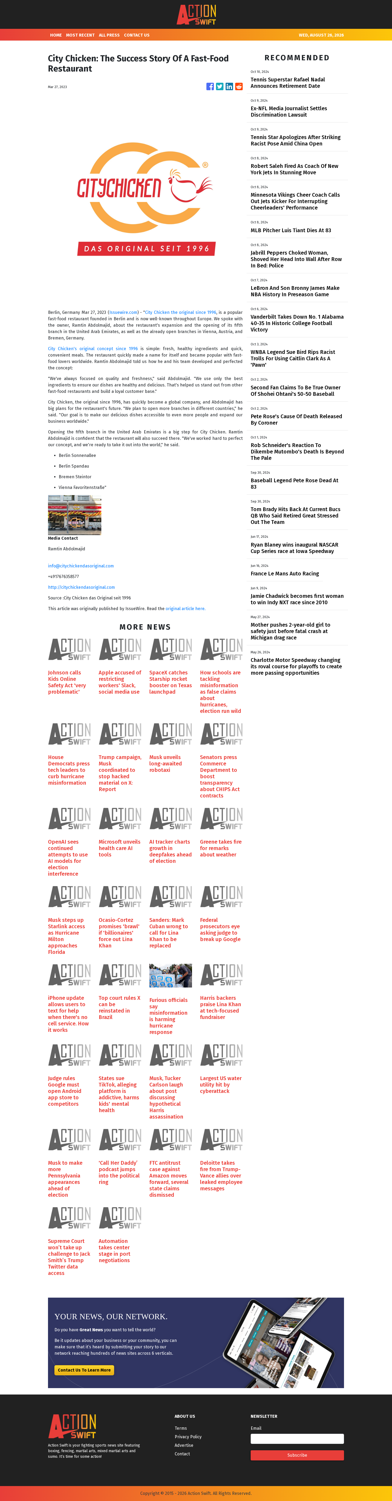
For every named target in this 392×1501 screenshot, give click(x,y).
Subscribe (297, 1455)
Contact (182, 1453)
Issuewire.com (123, 312)
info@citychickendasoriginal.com (81, 565)
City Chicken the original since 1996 (180, 312)
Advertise (184, 1445)
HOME (56, 35)
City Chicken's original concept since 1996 (93, 348)
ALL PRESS (109, 35)
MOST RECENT (80, 35)
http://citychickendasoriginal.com (81, 587)
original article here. (186, 608)
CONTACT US (137, 35)
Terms (181, 1428)
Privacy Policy (188, 1436)
